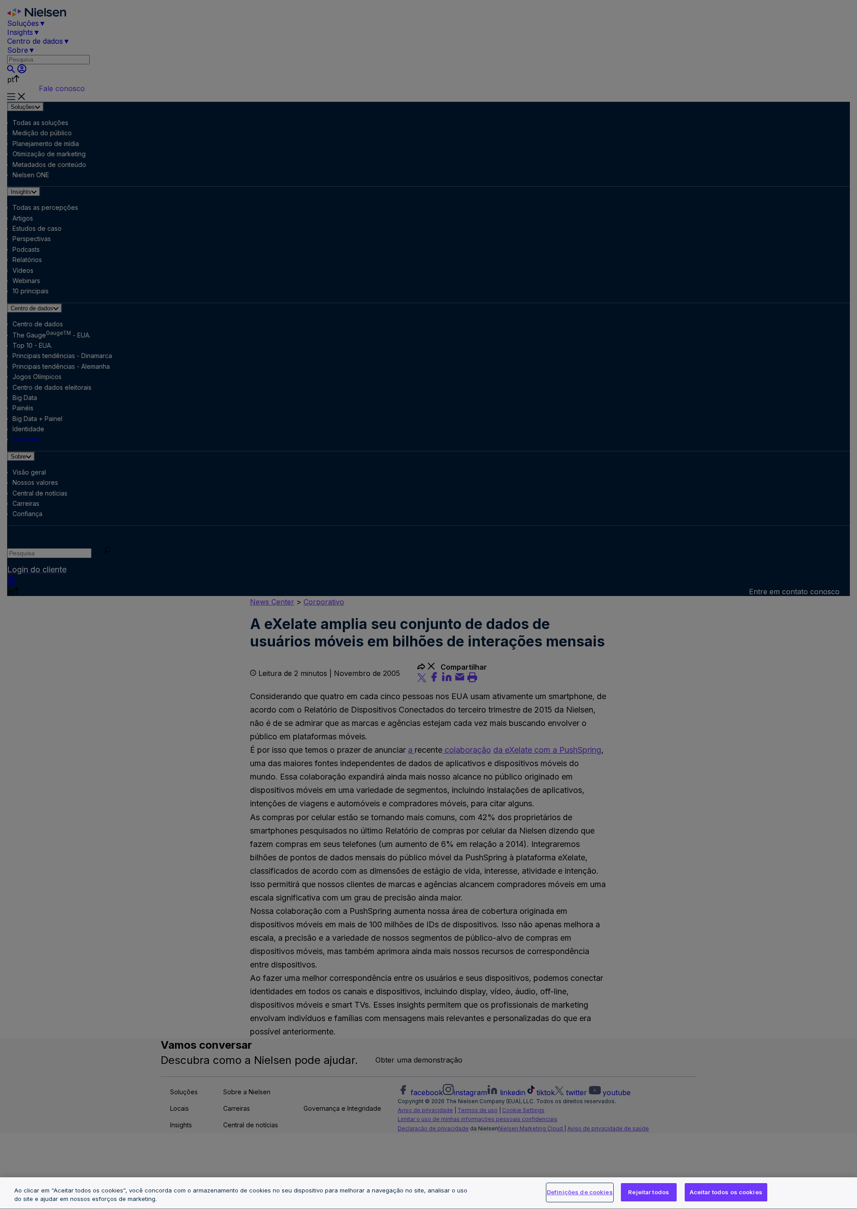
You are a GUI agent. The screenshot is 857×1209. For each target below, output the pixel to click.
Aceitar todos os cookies (726, 1192)
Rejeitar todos (648, 1192)
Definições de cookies (580, 1192)
